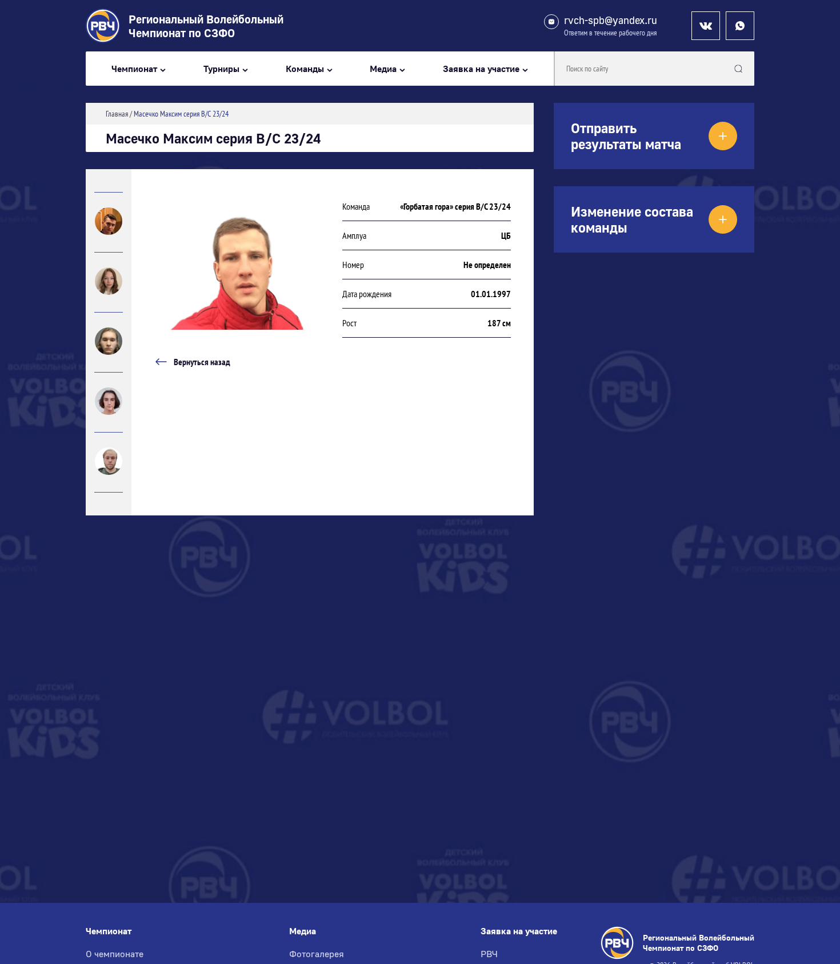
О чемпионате (114, 953)
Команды (305, 68)
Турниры (221, 68)
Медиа (383, 68)
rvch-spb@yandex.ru (610, 20)
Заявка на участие (481, 68)
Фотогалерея (316, 953)
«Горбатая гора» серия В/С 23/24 (455, 206)
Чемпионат (134, 68)
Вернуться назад (202, 361)
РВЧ (489, 953)
